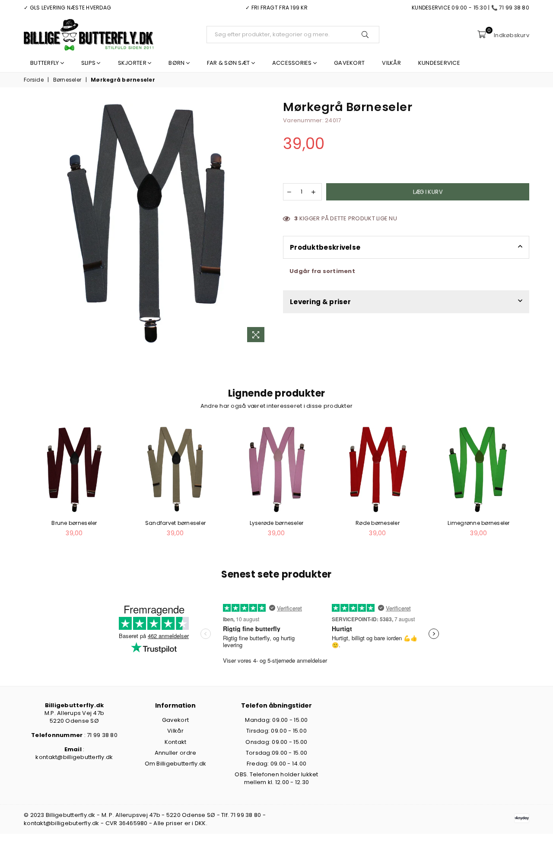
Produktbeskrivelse (325, 247)
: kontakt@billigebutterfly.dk (74, 753)
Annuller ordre (176, 753)
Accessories (292, 63)
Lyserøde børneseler (277, 523)
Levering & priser (320, 301)
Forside (34, 79)
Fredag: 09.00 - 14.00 (276, 763)
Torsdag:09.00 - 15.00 (276, 753)
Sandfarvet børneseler (175, 523)
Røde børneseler (378, 523)
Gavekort (349, 63)
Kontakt (176, 742)
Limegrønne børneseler (478, 523)
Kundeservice (439, 63)
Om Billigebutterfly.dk (176, 763)
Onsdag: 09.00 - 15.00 (276, 742)
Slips (89, 63)
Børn (177, 63)
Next (539, 485)
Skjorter (133, 63)
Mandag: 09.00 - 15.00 (276, 720)
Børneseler (67, 79)
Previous (14, 485)
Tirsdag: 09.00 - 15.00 (276, 731)
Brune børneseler (74, 523)
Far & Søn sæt (229, 63)
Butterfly (45, 63)
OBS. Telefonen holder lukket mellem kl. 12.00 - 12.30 (276, 778)
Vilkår (391, 63)
